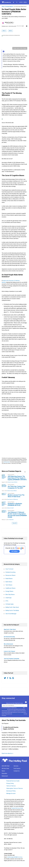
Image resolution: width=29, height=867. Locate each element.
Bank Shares (9, 581)
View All (14, 523)
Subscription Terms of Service (14, 788)
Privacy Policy (10, 783)
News (3, 771)
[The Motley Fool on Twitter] (5, 678)
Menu (25, 2)
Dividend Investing (10, 572)
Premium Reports (9, 6)
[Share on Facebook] (23, 26)
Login (21, 2)
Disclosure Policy (11, 791)
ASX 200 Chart (5, 766)
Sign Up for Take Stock (10, 629)
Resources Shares (10, 575)
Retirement (5, 776)
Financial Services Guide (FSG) (18, 713)
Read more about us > (7, 753)
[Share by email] (26, 26)
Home (3, 6)
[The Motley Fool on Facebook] (8, 678)
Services (16, 766)
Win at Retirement (8, 644)
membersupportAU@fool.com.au (14, 857)
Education (4, 773)
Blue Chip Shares (10, 594)
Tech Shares (9, 585)
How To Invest (9, 569)
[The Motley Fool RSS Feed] (10, 678)
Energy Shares (9, 591)
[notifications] (13, 2)
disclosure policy (7, 462)
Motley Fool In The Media (12, 610)
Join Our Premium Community (11, 658)
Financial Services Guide (12, 781)
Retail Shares (9, 578)
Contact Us (17, 771)
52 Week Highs (10, 604)
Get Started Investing (9, 636)
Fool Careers (17, 768)
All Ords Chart (5, 768)
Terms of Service (11, 786)
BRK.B (10, 30)
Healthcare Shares (10, 588)
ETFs (7, 601)
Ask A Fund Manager (11, 613)
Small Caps (9, 597)
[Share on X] (24, 26)
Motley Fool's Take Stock (12, 607)
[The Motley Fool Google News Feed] (13, 678)
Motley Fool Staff (9, 22)
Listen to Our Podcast (9, 651)
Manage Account (11, 793)
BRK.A (4, 30)
